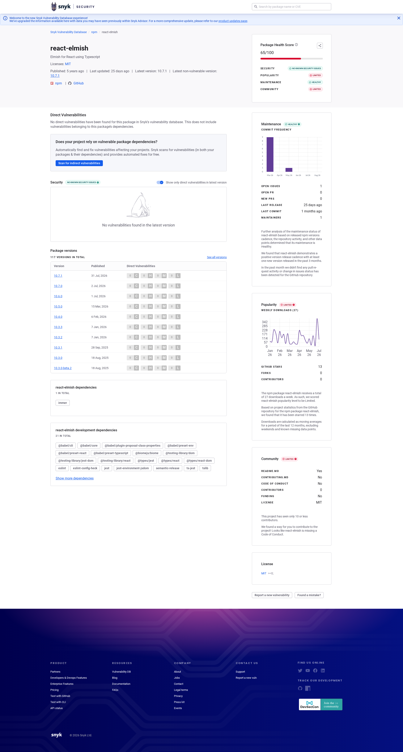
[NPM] (307, 690)
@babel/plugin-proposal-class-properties (132, 445)
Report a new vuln (246, 677)
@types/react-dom (199, 460)
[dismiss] (399, 18)
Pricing (54, 689)
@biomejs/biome (146, 453)
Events (178, 708)
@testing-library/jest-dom (75, 460)
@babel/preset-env (180, 445)
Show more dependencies (75, 478)
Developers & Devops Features (68, 677)
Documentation (121, 683)
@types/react (170, 460)
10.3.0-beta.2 (63, 368)
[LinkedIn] (322, 672)
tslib (205, 468)
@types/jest (146, 460)
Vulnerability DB (121, 671)
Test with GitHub (60, 696)
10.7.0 (58, 286)
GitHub (78, 83)
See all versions (217, 257)
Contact (178, 683)
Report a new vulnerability (272, 595)
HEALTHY (292, 124)
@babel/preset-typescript (111, 453)
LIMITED (288, 305)
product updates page (233, 21)
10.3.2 (58, 337)
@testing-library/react (116, 460)
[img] (98, 182)
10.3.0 (58, 357)
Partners (55, 671)
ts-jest (191, 468)
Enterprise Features (61, 683)
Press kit (179, 702)
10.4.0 (58, 316)
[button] (296, 45)
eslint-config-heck (85, 468)
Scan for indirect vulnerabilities (79, 163)
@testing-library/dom (180, 453)
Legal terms (181, 689)
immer (62, 402)
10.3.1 (58, 347)
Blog (114, 677)
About (177, 671)
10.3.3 (58, 327)
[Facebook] (315, 672)
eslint (62, 468)
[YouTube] (307, 672)
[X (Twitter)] (300, 672)
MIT (68, 64)
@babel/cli (65, 445)
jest (106, 468)
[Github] (300, 690)
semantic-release (167, 468)
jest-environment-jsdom (132, 468)
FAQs (115, 689)
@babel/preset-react (72, 453)
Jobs (177, 677)
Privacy (178, 696)
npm (94, 32)
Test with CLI (58, 702)
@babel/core (89, 445)
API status (56, 708)
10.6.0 (58, 296)
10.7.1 (55, 76)
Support (240, 671)
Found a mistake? (309, 595)
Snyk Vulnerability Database (68, 32)
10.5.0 (58, 306)
